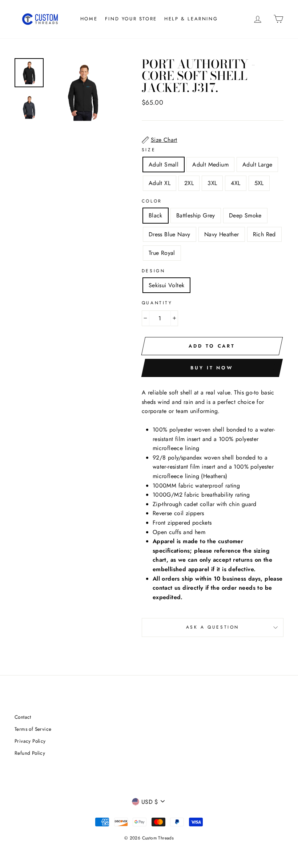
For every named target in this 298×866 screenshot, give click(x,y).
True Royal (162, 253)
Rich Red (264, 234)
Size (149, 150)
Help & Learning (191, 18)
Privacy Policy (30, 741)
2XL (189, 183)
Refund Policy (30, 753)
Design (153, 271)
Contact (23, 717)
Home (88, 18)
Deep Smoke (245, 215)
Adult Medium (210, 164)
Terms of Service (33, 729)
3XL (212, 183)
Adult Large (257, 164)
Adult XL (159, 183)
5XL (259, 183)
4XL (235, 183)
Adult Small (163, 164)
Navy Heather (221, 234)
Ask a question (212, 627)
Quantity (157, 303)
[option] (83, 92)
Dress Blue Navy (169, 234)
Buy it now (211, 367)
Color (152, 201)
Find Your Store (131, 18)
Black (155, 215)
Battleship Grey (195, 215)
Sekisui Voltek (167, 285)
